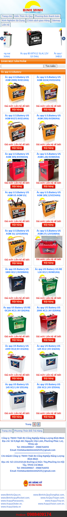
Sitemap (56, 20)
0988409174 (39, 514)
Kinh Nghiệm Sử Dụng (13, 20)
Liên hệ (5, 24)
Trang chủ (7, 16)
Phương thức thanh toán (47, 16)
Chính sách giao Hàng (38, 20)
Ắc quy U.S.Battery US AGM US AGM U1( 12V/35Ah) (17, 195)
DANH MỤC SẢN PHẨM (13, 61)
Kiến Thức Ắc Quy (23, 16)
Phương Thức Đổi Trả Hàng (28, 431)
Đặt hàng (17, 109)
